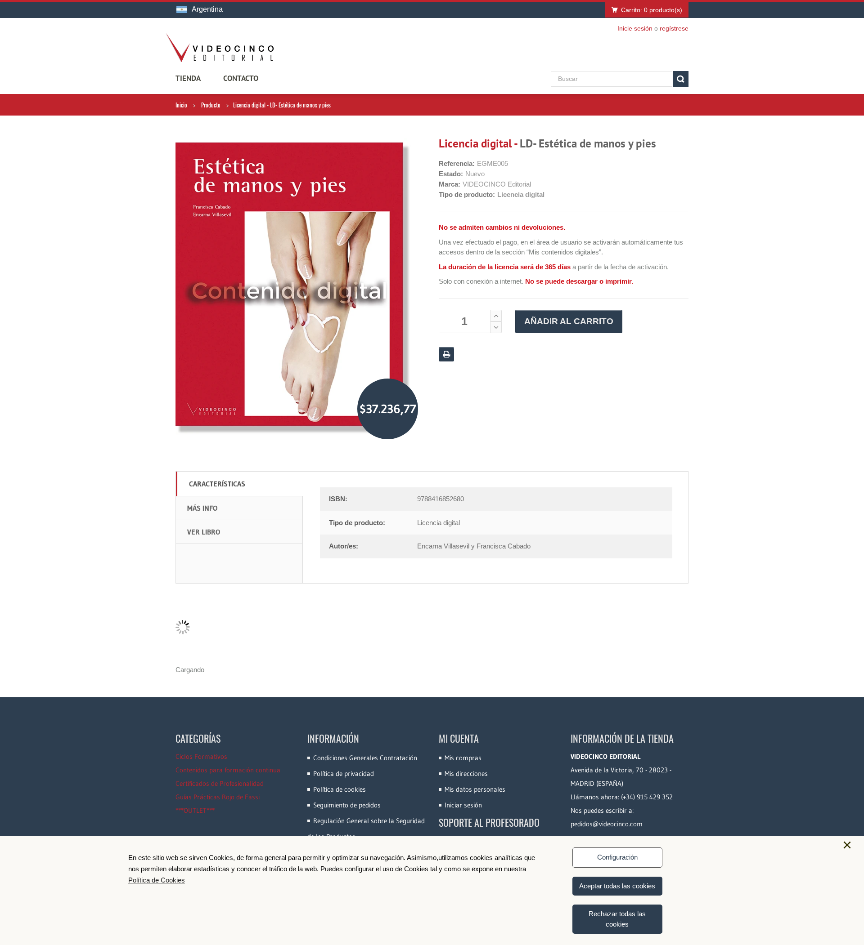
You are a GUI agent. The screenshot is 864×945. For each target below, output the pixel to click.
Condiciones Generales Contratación (365, 757)
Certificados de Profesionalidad (220, 783)
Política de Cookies (156, 880)
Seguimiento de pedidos (347, 805)
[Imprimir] (446, 354)
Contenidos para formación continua (228, 770)
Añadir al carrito (568, 321)
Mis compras (463, 757)
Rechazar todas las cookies (617, 919)
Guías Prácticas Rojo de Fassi (218, 797)
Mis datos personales (475, 789)
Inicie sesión (634, 28)
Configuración (617, 857)
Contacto (240, 78)
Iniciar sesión (463, 805)
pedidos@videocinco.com (607, 824)
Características (217, 483)
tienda (188, 78)
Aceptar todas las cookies (617, 886)
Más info (202, 508)
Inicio (181, 104)
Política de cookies (339, 789)
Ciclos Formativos (201, 756)
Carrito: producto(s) (651, 9)
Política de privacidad (343, 773)
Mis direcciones (466, 773)
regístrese (674, 28)
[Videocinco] (220, 47)
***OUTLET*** (195, 810)
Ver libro (203, 531)
